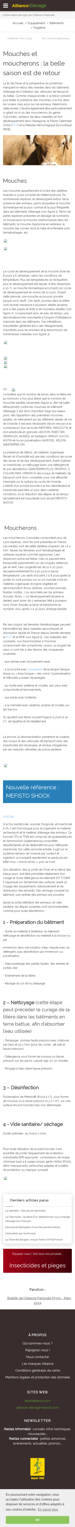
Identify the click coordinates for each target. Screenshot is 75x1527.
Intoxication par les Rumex (20, 1233)
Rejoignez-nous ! (37, 1350)
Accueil (18, 23)
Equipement (36, 23)
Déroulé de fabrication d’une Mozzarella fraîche (32, 1227)
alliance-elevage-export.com (37, 1407)
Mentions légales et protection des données (37, 1377)
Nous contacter (37, 1357)
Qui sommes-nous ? (38, 1343)
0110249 (8, 816)
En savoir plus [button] (48, 1509)
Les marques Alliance (37, 1364)
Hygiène (39, 27)
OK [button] (37, 1519)
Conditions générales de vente (37, 1370)
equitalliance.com (38, 1401)
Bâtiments (57, 23)
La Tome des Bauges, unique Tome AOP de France (33, 1239)
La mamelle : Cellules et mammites (25, 1210)
